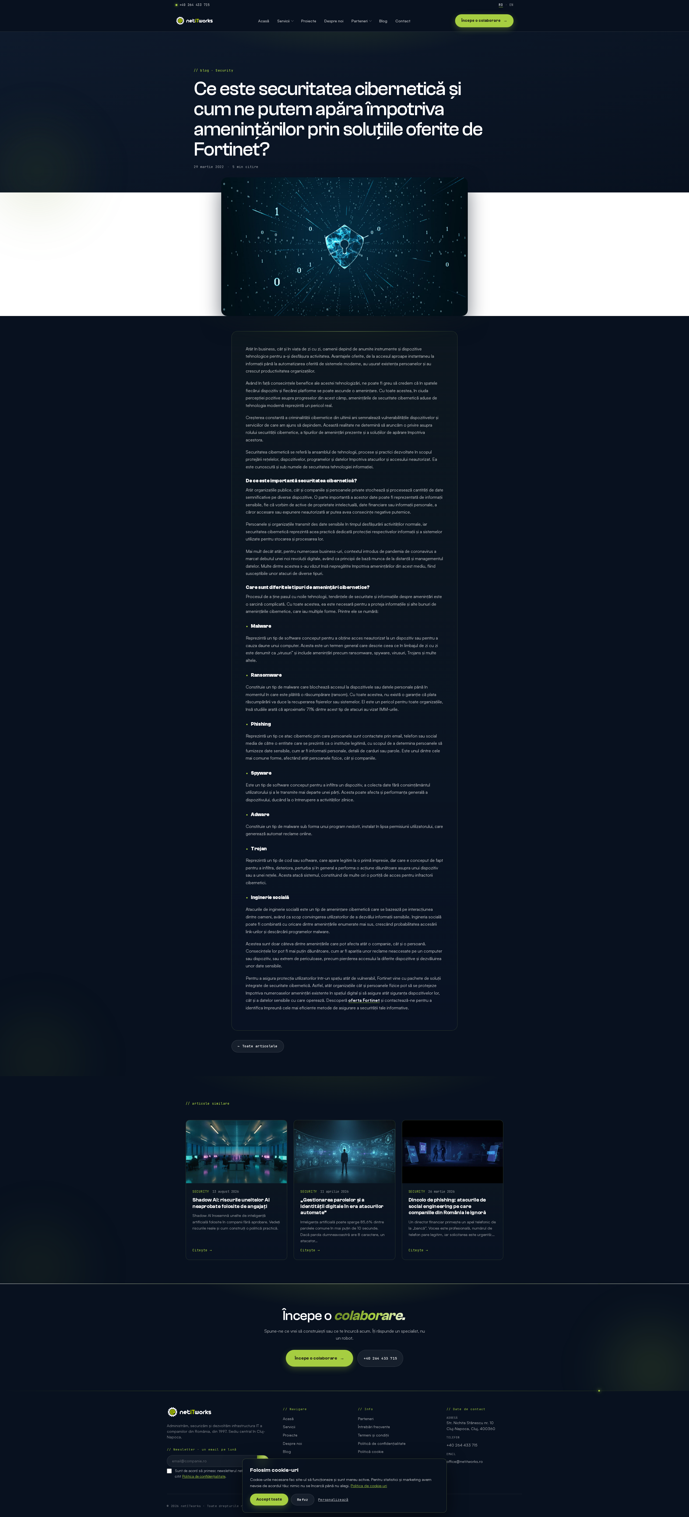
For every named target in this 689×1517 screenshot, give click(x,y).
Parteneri (366, 1418)
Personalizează (333, 1499)
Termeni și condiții (373, 1435)
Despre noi (292, 1443)
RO (501, 5)
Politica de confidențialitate (203, 1476)
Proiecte (290, 1435)
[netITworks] (194, 20)
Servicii (289, 1426)
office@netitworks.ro (465, 1461)
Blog (287, 1451)
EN (511, 5)
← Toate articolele (258, 1046)
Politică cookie (371, 1451)
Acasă (288, 1418)
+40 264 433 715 (195, 5)
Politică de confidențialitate (382, 1443)
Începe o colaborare (484, 20)
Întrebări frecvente (374, 1426)
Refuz (302, 1499)
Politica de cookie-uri (369, 1485)
